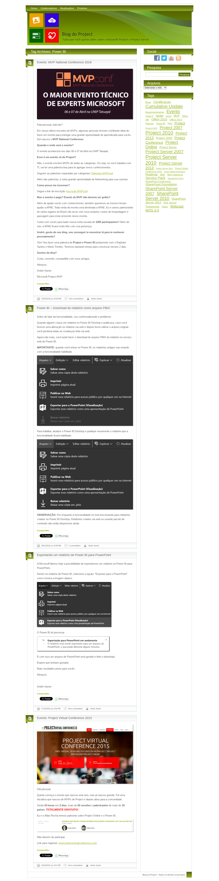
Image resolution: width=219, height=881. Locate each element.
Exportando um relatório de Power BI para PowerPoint (74, 555)
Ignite (159, 116)
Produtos (82, 8)
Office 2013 (176, 119)
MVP (177, 116)
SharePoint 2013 (175, 178)
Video (165, 206)
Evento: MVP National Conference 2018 (64, 62)
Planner (149, 123)
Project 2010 (159, 133)
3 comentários (75, 546)
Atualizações (67, 8)
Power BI (160, 123)
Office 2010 (159, 119)
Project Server (168, 147)
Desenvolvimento (154, 112)
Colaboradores (49, 8)
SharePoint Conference (158, 181)
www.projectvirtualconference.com (78, 843)
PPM (170, 124)
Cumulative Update (164, 106)
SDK (162, 174)
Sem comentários (76, 299)
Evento (173, 111)
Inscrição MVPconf (77, 191)
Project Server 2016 (164, 168)
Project (180, 123)
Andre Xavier (96, 299)
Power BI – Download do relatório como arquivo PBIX (73, 308)
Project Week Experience (174, 172)
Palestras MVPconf (102, 173)
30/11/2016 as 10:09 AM (51, 546)
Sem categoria (175, 174)
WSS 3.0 (152, 210)
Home (34, 8)
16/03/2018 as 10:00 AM (51, 299)
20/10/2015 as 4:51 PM (50, 865)
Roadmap (151, 174)
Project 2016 (164, 138)
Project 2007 (171, 127)
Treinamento (152, 206)
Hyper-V (149, 116)
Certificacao (162, 102)
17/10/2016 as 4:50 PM (50, 709)
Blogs (148, 102)
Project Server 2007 (164, 151)
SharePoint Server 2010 (161, 196)
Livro (168, 116)
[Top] (189, 875)
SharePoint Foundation (161, 184)
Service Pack (155, 178)
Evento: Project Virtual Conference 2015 (64, 718)
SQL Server (170, 202)
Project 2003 (151, 128)
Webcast (177, 206)
